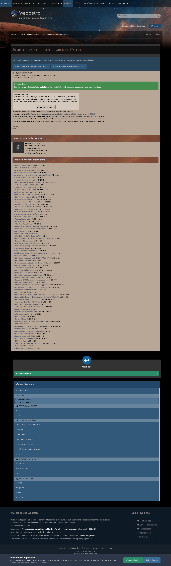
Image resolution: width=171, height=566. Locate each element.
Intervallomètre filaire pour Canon (27, 172)
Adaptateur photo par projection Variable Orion (32, 326)
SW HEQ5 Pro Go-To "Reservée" (27, 236)
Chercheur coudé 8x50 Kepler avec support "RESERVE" (35, 285)
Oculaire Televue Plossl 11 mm (26, 216)
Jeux (111, 3)
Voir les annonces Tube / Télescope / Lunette (31, 66)
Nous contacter (99, 548)
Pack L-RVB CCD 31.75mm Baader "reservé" (31, 229)
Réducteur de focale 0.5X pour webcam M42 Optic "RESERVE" (37, 294)
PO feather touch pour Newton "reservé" (30, 275)
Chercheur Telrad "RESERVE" (25, 282)
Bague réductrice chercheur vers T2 (28, 331)
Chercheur (20, 434)
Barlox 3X (18, 346)
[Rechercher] (158, 16)
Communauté (54, 3)
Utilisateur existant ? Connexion (133, 26)
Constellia (29, 3)
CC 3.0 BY (92, 529)
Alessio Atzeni (34, 529)
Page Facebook (145, 533)
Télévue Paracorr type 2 (24, 177)
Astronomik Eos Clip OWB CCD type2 (28, 302)
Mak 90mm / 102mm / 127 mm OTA (28, 197)
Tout (18, 473)
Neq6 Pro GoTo (21, 309)
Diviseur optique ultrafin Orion (26, 204)
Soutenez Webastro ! (23, 373)
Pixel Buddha (45, 529)
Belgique (20, 488)
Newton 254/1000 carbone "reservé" (28, 277)
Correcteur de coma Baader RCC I (27, 209)
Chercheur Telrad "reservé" (25, 224)
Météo (77, 3)
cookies (29, 560)
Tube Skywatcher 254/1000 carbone (28, 307)
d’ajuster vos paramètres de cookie (96, 560)
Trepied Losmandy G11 (23, 219)
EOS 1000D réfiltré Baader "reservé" (28, 270)
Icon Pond (55, 529)
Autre (18, 454)
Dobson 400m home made (24, 192)
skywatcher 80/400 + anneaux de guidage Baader (33, 321)
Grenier (67, 3)
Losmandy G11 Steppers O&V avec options (31, 280)
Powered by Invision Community (85, 553)
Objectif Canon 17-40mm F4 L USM (28, 202)
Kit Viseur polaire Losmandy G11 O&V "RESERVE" (33, 258)
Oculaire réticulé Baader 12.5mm (27, 243)
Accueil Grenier (22, 390)
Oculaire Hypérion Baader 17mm (27, 170)
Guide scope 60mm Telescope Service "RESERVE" (33, 253)
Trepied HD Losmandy (23, 268)
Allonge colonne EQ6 (22, 314)
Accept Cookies (134, 560)
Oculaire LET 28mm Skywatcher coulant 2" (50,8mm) (34, 175)
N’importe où (147, 16)
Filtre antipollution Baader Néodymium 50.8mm (32, 263)
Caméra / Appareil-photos (28, 449)
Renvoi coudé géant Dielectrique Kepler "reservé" (33, 238)
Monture (19, 430)
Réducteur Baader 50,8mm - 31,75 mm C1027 (31, 182)
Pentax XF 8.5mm (21, 316)
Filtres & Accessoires (25, 444)
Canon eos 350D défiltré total (26, 338)
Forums (17, 3)
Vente (18, 410)
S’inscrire (154, 26)
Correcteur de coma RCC (24, 272)
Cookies (110, 548)
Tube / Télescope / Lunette (28, 425)
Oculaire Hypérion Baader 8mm (26, 180)
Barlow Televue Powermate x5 (26, 265)
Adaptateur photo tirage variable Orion (54, 34)
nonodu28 (36, 143)
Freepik (25, 529)
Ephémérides (87, 3)
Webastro (5, 3)
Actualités (102, 3)
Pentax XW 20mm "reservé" (25, 233)
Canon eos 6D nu (21, 231)
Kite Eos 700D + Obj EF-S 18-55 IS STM (29, 194)
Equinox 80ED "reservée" (24, 241)
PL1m (17, 324)
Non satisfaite (22, 468)
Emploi (118, 3)
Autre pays (21, 498)
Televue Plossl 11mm (23, 248)
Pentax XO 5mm (21, 292)
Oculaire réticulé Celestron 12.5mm (28, 199)
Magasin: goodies (146, 529)
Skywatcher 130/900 (22, 348)
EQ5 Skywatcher (21, 341)
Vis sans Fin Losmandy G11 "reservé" (28, 207)
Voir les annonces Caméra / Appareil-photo (68, 66)
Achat (18, 415)
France (19, 483)
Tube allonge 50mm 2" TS (24, 185)
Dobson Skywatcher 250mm (25, 165)
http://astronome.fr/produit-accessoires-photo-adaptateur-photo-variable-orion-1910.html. (61, 114)
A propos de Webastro (148, 525)
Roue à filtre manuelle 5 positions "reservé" (31, 226)
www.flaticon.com (70, 529)
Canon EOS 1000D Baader (24, 304)
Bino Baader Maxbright (23, 260)
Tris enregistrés (24, 402)
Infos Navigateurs (88, 535)
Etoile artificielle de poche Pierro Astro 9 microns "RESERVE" (37, 297)
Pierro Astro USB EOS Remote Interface (29, 299)
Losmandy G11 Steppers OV (25, 290)
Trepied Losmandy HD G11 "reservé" (28, 214)
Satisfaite (20, 464)
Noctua (41, 3)
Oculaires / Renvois (24, 439)
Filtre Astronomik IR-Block (24, 333)
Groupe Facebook (145, 537)
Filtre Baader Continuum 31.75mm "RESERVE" (31, 287)
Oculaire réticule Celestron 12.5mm (28, 211)
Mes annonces (24, 400)
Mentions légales (146, 521)
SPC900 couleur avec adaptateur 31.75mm (30, 343)
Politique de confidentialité (80, 548)
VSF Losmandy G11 (22, 255)
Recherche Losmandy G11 (24, 336)
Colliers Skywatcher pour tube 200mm (29, 312)
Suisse (18, 493)
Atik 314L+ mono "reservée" (25, 250)
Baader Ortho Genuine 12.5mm (26, 329)
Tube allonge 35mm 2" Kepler (26, 187)
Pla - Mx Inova (20, 168)
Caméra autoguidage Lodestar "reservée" (30, 246)
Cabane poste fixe (22, 221)
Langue (61, 548)
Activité (126, 3)
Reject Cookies (152, 560)
